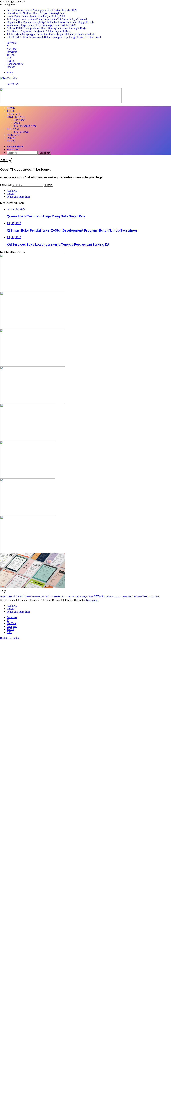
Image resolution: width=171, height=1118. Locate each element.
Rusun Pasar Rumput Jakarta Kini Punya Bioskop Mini (36, 16)
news (98, 595)
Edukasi (13, 128)
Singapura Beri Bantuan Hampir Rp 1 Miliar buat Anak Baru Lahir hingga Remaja (50, 22)
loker (91, 597)
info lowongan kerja (36, 596)
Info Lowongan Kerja (24, 125)
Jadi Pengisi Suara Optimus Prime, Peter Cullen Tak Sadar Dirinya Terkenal (47, 19)
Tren (10, 110)
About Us (12, 190)
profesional (128, 597)
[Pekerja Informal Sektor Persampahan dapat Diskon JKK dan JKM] (32, 290)
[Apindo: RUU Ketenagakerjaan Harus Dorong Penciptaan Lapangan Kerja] (27, 514)
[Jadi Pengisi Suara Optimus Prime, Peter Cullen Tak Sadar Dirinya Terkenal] (32, 402)
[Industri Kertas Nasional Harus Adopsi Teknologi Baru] (32, 327)
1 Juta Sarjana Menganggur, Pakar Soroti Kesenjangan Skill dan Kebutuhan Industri (51, 34)
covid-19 (13, 596)
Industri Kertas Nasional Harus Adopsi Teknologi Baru (36, 13)
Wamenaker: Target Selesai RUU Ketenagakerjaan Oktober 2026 (41, 25)
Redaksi (11, 193)
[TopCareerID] (8, 78)
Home (11, 107)
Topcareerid (92, 600)
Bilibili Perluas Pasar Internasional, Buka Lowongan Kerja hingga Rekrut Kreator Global (54, 37)
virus (157, 596)
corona (3, 596)
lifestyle (84, 596)
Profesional (16, 116)
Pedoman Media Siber (18, 196)
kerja (69, 597)
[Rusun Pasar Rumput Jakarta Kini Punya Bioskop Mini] (32, 364)
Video (11, 140)
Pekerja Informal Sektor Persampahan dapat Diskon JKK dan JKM (42, 10)
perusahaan (118, 597)
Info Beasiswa (20, 131)
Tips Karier (19, 119)
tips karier (138, 597)
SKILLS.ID (13, 134)
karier (64, 597)
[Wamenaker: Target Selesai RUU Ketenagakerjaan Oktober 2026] (32, 476)
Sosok (16, 122)
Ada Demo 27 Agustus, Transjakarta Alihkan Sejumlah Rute (38, 31)
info (23, 596)
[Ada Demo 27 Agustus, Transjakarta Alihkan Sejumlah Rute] (27, 551)
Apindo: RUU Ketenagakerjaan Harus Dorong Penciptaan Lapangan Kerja (46, 28)
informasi (54, 596)
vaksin (151, 597)
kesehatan (76, 597)
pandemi (108, 596)
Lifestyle (14, 113)
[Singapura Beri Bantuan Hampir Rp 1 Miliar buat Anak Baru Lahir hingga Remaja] (27, 439)
